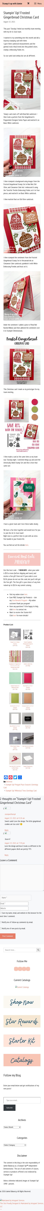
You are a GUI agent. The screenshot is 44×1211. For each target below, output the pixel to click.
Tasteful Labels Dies (28, 664)
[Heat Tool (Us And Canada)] (28, 743)
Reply (6, 830)
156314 (28, 647)
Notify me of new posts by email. (13, 928)
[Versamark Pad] (28, 723)
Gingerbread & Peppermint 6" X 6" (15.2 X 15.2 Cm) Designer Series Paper (15, 665)
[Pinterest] (20, 969)
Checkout (36, 1206)
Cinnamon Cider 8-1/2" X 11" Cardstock (28, 706)
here (26, 545)
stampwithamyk (10, 814)
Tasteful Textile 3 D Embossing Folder (15, 686)
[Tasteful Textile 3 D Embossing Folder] (15, 683)
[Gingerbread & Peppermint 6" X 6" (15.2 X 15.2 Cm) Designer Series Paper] (15, 661)
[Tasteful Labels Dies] (28, 661)
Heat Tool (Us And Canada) (27, 746)
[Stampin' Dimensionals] (28, 764)
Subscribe (9, 1107)
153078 (28, 709)
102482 (28, 689)
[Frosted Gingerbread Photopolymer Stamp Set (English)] (28, 639)
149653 (15, 645)
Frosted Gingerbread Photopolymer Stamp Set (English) (28, 643)
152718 (15, 689)
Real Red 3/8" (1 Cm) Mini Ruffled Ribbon (15, 767)
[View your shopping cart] (28, 3)
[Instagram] (24, 969)
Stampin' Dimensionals (27, 766)
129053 (28, 748)
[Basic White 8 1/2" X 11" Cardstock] (15, 723)
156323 (15, 770)
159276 (15, 729)
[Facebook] (16, 969)
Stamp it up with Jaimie (12, 3)
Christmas (9, 781)
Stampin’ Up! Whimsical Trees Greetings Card (21, 790)
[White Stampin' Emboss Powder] (15, 743)
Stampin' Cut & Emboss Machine (14, 643)
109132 (15, 749)
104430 (28, 768)
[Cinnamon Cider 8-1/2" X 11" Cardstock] (28, 703)
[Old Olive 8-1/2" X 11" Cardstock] (15, 703)
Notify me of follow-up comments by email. (17, 922)
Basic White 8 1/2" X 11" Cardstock (15, 727)
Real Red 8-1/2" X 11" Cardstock (28, 686)
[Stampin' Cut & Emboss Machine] (15, 639)
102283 (28, 728)
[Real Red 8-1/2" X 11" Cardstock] (28, 683)
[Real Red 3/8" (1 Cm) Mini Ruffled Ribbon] (15, 764)
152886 (28, 665)
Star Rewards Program (19, 600)
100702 (15, 709)
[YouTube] (28, 969)
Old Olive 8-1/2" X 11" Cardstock (15, 706)
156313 (15, 669)
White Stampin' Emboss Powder (14, 747)
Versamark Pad (28, 726)
